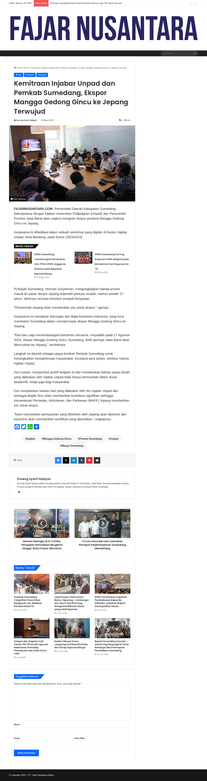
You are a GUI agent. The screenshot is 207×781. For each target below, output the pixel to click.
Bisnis (26, 68)
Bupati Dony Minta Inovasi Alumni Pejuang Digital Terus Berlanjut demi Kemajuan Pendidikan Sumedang (112, 646)
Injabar (31, 438)
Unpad (114, 438)
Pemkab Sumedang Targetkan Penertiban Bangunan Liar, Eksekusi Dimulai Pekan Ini (28, 601)
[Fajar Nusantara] (103, 28)
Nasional (42, 75)
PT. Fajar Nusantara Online (41, 775)
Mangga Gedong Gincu (57, 438)
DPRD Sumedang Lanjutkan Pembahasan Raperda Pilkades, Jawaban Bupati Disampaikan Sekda (111, 601)
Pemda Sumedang (90, 438)
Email (17, 738)
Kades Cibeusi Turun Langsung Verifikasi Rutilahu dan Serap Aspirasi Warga (71, 644)
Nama (17, 724)
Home (19, 68)
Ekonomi (30, 75)
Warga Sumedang (72, 445)
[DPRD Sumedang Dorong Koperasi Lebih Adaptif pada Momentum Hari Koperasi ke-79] (83, 258)
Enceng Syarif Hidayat (26, 120)
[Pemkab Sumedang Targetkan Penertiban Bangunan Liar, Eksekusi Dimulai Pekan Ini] (31, 584)
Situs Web (79, 738)
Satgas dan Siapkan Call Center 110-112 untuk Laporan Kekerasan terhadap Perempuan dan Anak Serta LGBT (31, 647)
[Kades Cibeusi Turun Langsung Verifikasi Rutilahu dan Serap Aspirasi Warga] (72, 628)
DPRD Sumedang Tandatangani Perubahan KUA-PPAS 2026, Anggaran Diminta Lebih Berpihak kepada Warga (50, 264)
